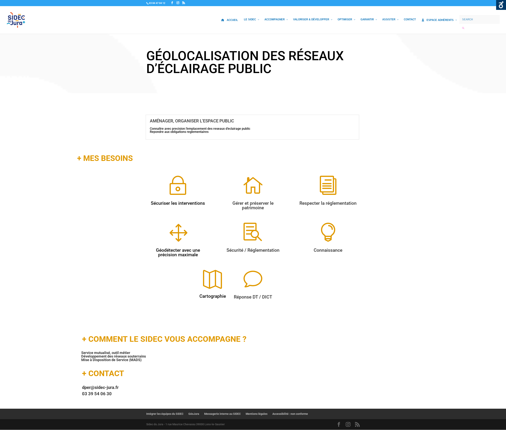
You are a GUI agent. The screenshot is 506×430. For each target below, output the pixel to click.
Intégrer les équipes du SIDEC (164, 413)
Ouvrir (501, 5)
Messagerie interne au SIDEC (222, 413)
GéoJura (193, 413)
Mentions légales (256, 413)
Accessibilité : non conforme (290, 413)
